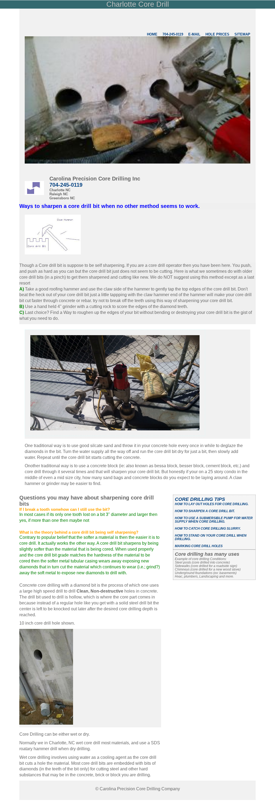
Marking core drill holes (199, 546)
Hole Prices (217, 34)
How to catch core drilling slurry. (208, 528)
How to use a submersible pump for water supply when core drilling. (214, 519)
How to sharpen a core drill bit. (205, 511)
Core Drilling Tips (200, 499)
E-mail (194, 34)
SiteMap (242, 34)
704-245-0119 (172, 34)
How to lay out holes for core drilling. (211, 504)
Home (152, 34)
